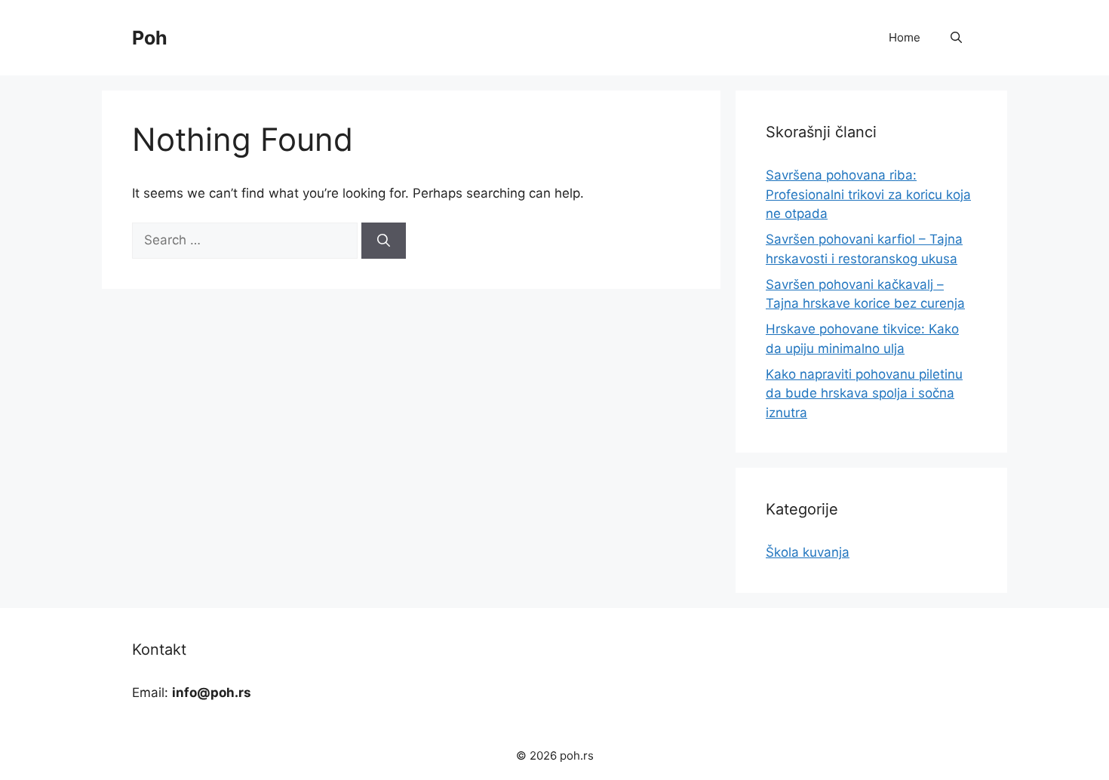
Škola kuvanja (807, 552)
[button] (956, 37)
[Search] (383, 241)
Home (904, 37)
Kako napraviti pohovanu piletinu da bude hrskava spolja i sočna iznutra (864, 393)
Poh (149, 37)
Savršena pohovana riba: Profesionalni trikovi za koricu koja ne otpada (868, 194)
